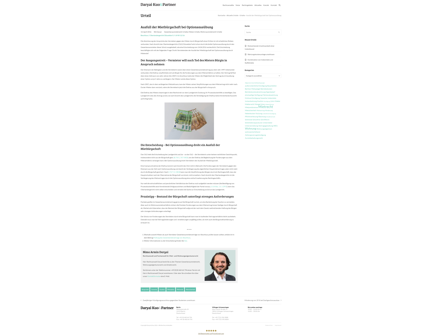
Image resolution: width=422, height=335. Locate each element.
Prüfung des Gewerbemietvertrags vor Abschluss (171, 238)
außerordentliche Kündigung (256, 85)
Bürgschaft (145, 289)
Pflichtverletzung (251, 116)
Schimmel (248, 119)
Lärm (272, 101)
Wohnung (250, 128)
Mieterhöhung (269, 104)
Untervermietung (251, 125)
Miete (263, 104)
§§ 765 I (177, 157)
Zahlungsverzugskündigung (255, 135)
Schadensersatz (270, 116)
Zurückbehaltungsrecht (254, 138)
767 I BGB (184, 157)
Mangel (257, 104)
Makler (277, 101)
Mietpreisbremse (251, 107)
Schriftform (265, 119)
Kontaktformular (153, 276)
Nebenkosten (250, 113)
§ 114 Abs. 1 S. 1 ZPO (219, 186)
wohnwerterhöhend (252, 132)
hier (185, 241)
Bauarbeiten (272, 85)
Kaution (162, 289)
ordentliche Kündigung (269, 113)
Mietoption (170, 289)
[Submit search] (279, 32)
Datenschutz (269, 325)
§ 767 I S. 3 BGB (174, 172)
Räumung (262, 116)
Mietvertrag (260, 110)
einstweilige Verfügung (253, 95)
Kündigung (267, 101)
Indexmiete (272, 98)
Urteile (242, 15)
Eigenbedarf (270, 92)
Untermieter (267, 122)
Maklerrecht (249, 104)
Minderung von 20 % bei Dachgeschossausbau (262, 300)
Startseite (221, 15)
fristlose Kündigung (252, 98)
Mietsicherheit (190, 289)
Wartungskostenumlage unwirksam (261, 54)
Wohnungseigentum (264, 128)
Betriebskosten (266, 89)
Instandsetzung (251, 101)
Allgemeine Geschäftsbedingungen (255, 83)
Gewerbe (154, 289)
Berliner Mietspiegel (252, 89)
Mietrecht (180, 289)
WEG (276, 125)
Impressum (278, 325)
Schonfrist (256, 119)
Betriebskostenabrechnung (255, 92)
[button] (279, 5)
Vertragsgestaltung (266, 125)
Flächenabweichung (270, 95)
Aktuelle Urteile (232, 15)
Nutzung (259, 113)
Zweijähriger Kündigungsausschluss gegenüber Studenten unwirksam (168, 300)
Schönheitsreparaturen (253, 122)
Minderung (269, 110)
